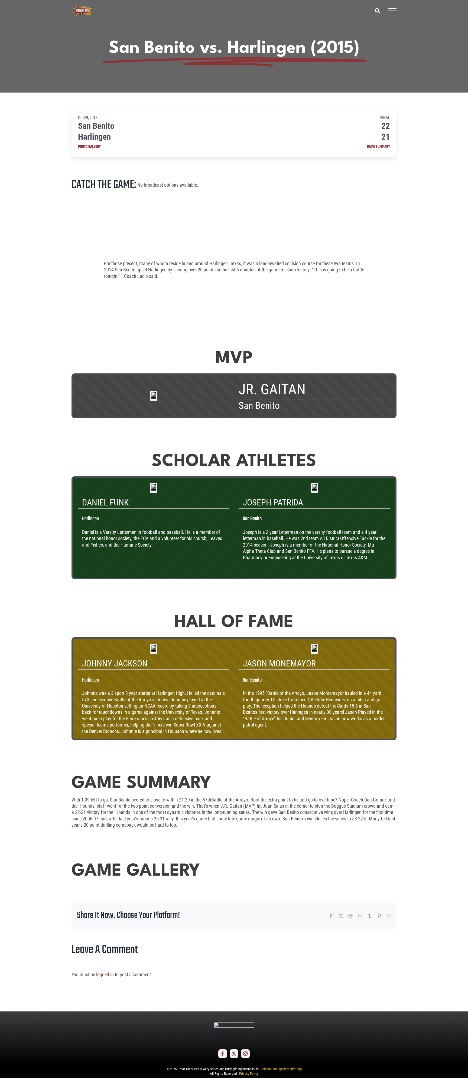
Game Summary (378, 147)
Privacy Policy (248, 1074)
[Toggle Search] (377, 10)
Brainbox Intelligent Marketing (280, 1069)
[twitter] (234, 1053)
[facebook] (222, 1053)
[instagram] (245, 1053)
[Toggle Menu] (392, 10)
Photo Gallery (89, 147)
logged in (105, 974)
